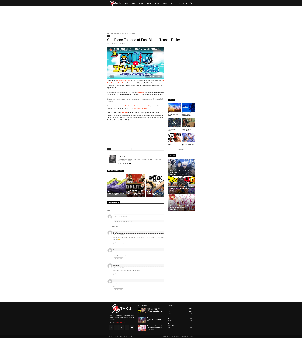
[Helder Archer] (112, 159)
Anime (111, 33)
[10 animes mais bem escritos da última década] (181, 167)
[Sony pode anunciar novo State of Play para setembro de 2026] (188, 107)
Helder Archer (112, 43)
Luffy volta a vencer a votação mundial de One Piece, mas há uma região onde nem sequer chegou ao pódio (136, 191)
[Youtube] (186, 3)
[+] (131, 221)
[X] (183, 3)
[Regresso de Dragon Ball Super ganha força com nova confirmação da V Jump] (181, 185)
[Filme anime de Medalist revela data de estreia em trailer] (188, 137)
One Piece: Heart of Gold (142, 106)
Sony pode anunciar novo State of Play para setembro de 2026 (188, 114)
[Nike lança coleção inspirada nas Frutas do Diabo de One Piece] (116, 185)
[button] (191, 3)
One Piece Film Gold (140, 108)
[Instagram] (179, 3)
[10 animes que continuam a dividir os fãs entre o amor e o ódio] (142, 320)
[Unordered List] (126, 221)
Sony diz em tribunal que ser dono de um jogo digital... (173, 114)
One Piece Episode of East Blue (124, 149)
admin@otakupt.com (119, 322)
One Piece (140, 92)
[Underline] (120, 221)
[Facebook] (176, 3)
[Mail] (123, 163)
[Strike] (122, 221)
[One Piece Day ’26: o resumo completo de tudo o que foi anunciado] (155, 185)
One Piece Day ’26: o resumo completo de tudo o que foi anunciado (155, 193)
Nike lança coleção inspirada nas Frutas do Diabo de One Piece (116, 193)
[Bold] (115, 221)
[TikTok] (125, 163)
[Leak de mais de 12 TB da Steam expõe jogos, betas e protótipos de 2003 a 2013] (174, 122)
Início (108, 33)
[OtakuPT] (115, 3)
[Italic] (117, 221)
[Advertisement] (151, 20)
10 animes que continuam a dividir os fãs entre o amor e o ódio (154, 319)
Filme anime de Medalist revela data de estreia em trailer (188, 144)
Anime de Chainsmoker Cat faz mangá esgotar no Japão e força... (188, 129)
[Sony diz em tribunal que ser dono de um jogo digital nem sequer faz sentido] (174, 107)
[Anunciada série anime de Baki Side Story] (174, 137)
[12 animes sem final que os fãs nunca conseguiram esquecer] (181, 202)
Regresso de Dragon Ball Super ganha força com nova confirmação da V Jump (181, 188)
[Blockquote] (128, 221)
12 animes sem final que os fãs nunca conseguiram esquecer (181, 206)
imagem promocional (123, 80)
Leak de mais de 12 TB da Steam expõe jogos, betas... (174, 129)
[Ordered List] (124, 221)
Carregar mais (181, 149)
